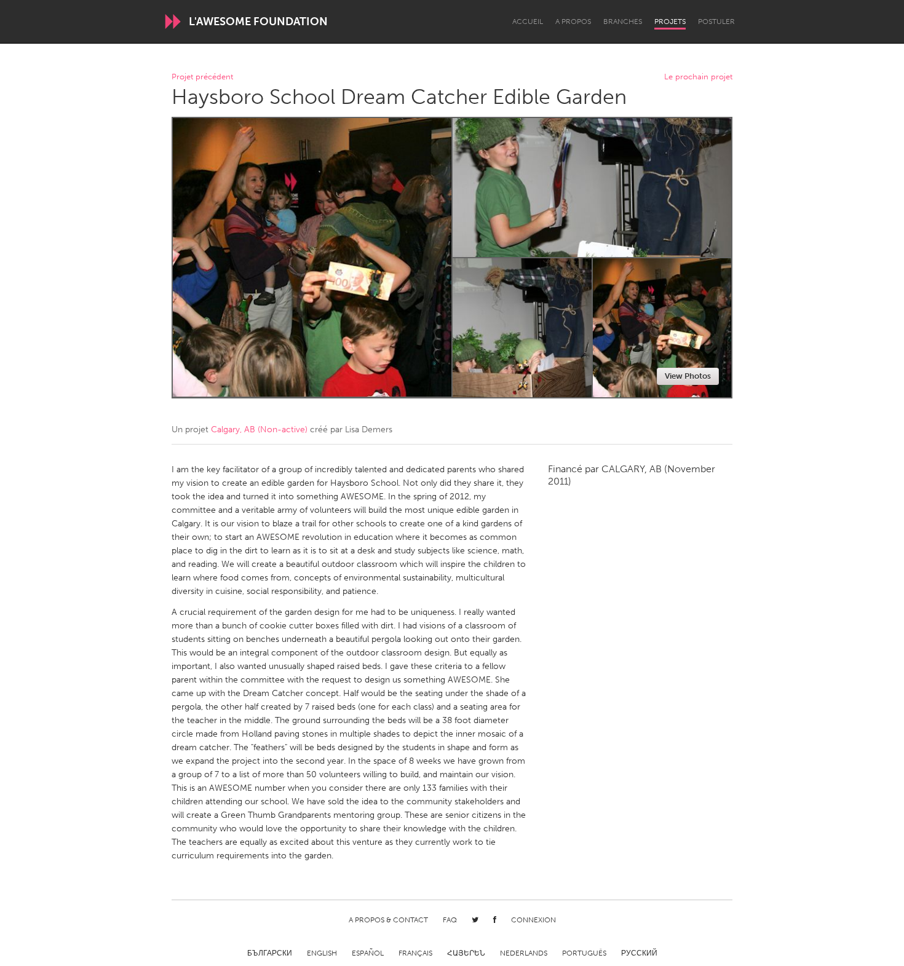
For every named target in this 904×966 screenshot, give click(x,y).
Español (368, 953)
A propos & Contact (388, 920)
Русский (639, 953)
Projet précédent (202, 77)
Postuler (716, 21)
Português (584, 953)
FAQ (450, 920)
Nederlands (523, 953)
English (322, 953)
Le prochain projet (698, 77)
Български (269, 953)
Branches (622, 21)
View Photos (688, 376)
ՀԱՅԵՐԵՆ (466, 953)
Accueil (527, 21)
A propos (573, 21)
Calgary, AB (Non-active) (259, 429)
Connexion (533, 920)
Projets (670, 21)
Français (415, 953)
